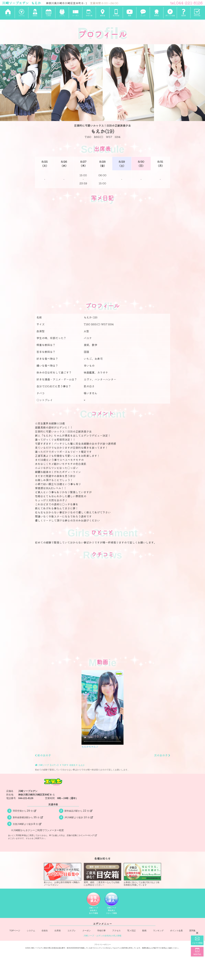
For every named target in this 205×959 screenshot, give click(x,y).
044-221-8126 (25, 798)
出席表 (57, 930)
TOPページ (14, 930)
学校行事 (101, 930)
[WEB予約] (197, 12)
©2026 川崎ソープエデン (34, 948)
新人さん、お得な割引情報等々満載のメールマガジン (62, 883)
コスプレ (71, 930)
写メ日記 (131, 930)
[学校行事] (89, 12)
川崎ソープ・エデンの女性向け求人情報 (102, 935)
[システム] (21, 12)
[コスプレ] (62, 12)
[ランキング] (156, 12)
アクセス (116, 930)
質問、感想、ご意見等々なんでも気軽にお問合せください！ (101, 883)
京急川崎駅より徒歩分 (25, 823)
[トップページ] (8, 12)
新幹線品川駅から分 (76, 810)
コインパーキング (86, 835)
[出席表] (48, 12)
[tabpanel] (25, 82)
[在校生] (35, 12)
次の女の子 (161, 755)
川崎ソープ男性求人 (111, 910)
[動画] (129, 12)
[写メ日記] (116, 12)
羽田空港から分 (23, 810)
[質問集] (183, 12)
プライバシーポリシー (102, 944)
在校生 (45, 930)
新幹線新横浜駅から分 (26, 817)
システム (31, 930)
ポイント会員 (176, 930)
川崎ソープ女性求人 (93, 910)
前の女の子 (44, 755)
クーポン (86, 930)
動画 (144, 930)
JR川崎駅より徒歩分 (77, 817)
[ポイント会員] (170, 12)
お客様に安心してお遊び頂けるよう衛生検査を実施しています (141, 883)
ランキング (158, 930)
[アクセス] (102, 12)
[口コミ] (143, 12)
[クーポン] (75, 12)
